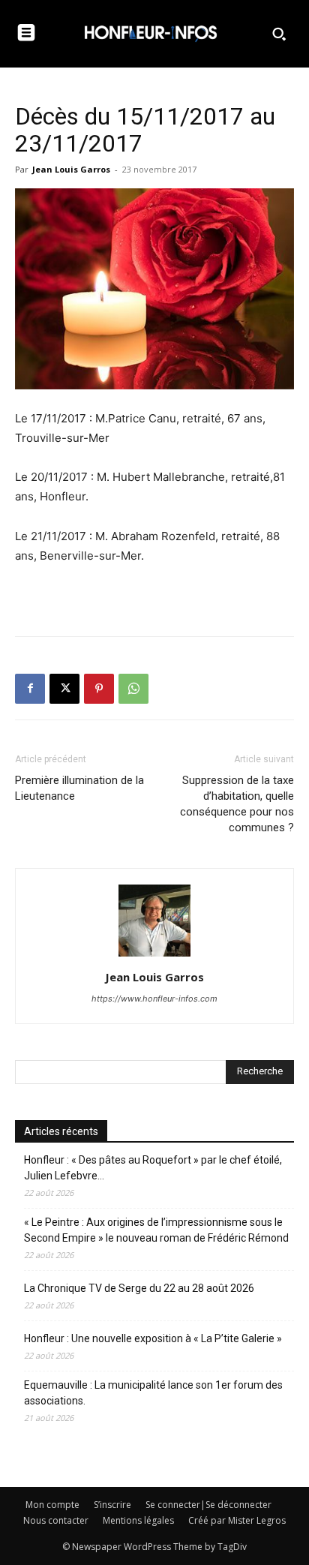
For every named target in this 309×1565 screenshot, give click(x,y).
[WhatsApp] (133, 689)
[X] (65, 689)
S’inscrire (112, 1504)
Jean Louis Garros (71, 169)
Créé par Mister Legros (237, 1520)
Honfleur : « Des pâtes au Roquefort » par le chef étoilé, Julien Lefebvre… (153, 1168)
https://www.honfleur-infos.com (155, 998)
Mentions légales (138, 1520)
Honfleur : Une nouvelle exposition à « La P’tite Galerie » (153, 1338)
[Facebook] (30, 689)
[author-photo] (154, 956)
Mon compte (53, 1504)
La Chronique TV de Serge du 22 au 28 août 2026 (139, 1288)
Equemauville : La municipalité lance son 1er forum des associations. (153, 1393)
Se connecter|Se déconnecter (209, 1504)
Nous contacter (55, 1520)
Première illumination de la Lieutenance (79, 788)
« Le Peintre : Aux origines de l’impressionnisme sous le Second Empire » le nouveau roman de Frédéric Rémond (156, 1230)
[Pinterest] (99, 689)
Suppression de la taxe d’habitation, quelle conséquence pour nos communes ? (237, 803)
